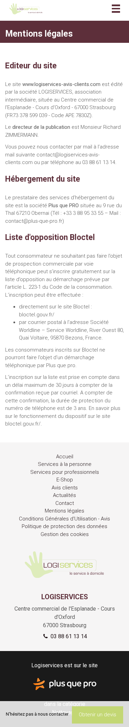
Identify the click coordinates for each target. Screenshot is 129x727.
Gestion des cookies (65, 534)
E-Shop (64, 480)
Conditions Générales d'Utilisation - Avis (64, 519)
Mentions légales (64, 511)
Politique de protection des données (64, 526)
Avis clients (65, 488)
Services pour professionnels (64, 472)
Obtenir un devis (97, 714)
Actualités (64, 495)
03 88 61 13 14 (68, 636)
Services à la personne (65, 464)
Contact (64, 503)
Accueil (64, 456)
